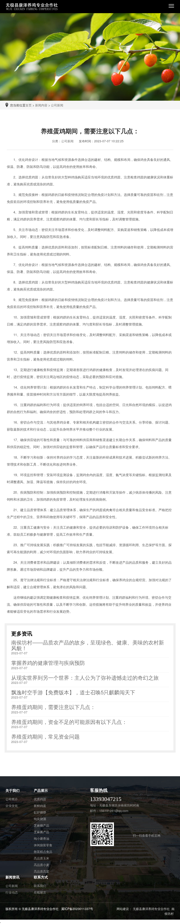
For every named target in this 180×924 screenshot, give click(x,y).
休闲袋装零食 (43, 845)
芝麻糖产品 (41, 825)
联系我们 (40, 886)
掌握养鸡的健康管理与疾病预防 (48, 662)
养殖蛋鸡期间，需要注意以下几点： (53, 707)
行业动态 (11, 892)
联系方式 (41, 877)
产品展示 (41, 790)
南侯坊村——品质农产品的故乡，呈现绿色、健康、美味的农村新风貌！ (87, 645)
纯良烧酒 (40, 819)
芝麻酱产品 (41, 832)
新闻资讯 (12, 877)
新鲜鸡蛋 (40, 805)
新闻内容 (41, 105)
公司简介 (11, 799)
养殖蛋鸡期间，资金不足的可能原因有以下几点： (69, 721)
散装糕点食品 (43, 851)
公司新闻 (57, 105)
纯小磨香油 (41, 838)
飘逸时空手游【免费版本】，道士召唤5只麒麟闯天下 (73, 692)
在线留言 (40, 892)
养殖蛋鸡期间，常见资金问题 (45, 736)
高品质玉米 (41, 858)
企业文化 (11, 805)
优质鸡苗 (40, 799)
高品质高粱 (41, 871)
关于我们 (12, 790)
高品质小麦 (41, 864)
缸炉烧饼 (40, 812)
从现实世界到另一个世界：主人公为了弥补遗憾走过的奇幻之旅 (85, 677)
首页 (28, 105)
